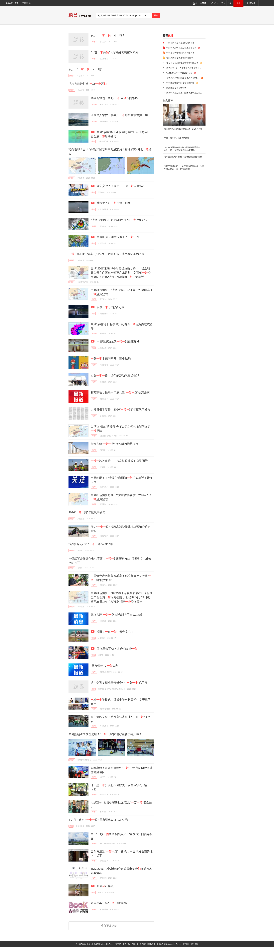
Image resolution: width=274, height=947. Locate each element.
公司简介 (118, 944)
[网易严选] (214, 3)
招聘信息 (134, 944)
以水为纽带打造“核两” (88, 84)
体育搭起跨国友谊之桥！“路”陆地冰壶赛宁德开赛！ (105, 734)
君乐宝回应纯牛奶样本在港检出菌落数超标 (183, 157)
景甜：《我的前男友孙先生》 (179, 120)
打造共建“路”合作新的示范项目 (114, 444)
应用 (16, 3)
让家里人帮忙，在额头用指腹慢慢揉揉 (119, 115)
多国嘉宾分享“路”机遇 (109, 903)
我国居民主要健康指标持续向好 (180, 57)
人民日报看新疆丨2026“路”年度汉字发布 (120, 409)
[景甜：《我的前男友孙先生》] (184, 115)
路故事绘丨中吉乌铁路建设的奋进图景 (119, 461)
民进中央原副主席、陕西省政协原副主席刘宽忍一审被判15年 (185, 92)
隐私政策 (151, 944)
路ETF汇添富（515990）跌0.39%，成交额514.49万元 (106, 254)
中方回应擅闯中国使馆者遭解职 (180, 82)
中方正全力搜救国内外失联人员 (180, 52)
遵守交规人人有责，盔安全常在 (120, 186)
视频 (93, 141)
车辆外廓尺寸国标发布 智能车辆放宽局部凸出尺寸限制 (183, 77)
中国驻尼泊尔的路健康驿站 (117, 341)
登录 (238, 3)
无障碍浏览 (26, 3)
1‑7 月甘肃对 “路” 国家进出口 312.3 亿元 (98, 820)
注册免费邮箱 (250, 3)
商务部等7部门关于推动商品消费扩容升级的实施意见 (185, 67)
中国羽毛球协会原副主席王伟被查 (181, 47)
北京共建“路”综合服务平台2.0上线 (116, 614)
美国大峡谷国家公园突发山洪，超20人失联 (183, 129)
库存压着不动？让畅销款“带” (117, 648)
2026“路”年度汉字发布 (86, 512)
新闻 (93, 689)
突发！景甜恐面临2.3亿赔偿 (176, 138)
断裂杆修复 (105, 886)
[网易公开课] (204, 3)
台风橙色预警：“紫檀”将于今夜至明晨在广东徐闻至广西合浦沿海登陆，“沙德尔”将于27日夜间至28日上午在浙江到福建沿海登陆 (122, 597)
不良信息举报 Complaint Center (169, 944)
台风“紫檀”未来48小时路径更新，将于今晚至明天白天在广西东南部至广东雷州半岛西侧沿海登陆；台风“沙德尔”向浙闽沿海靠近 (121, 272)
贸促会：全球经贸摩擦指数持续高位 (182, 62)
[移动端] (195, 3)
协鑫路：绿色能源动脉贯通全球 (115, 375)
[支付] (222, 3)
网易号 (94, 41)
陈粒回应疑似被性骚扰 (176, 87)
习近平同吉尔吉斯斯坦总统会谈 (180, 42)
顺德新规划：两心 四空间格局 (114, 98)
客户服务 (143, 944)
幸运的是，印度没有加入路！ (119, 237)
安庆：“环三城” (85, 69)
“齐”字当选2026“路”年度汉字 (90, 544)
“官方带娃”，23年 (105, 665)
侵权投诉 (194, 944)
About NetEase (107, 944)
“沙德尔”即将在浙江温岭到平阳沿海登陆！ (120, 220)
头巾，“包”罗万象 (110, 307)
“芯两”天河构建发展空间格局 (114, 52)
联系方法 (126, 944)
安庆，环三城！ (108, 35)
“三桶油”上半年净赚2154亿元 (179, 72)
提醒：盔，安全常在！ (115, 631)
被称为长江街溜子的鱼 (113, 203)
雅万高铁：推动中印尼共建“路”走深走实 (120, 392)
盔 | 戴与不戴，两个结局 (111, 358)
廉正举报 (186, 944)
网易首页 (9, 3)
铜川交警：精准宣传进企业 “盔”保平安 (119, 682)
